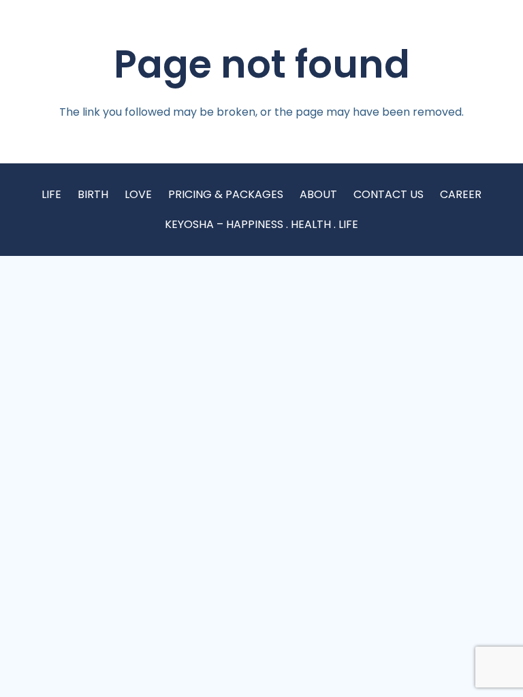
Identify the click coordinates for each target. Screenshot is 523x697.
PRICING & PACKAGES (225, 194)
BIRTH (93, 194)
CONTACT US (388, 194)
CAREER (460, 194)
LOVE (138, 194)
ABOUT (318, 194)
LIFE (51, 194)
